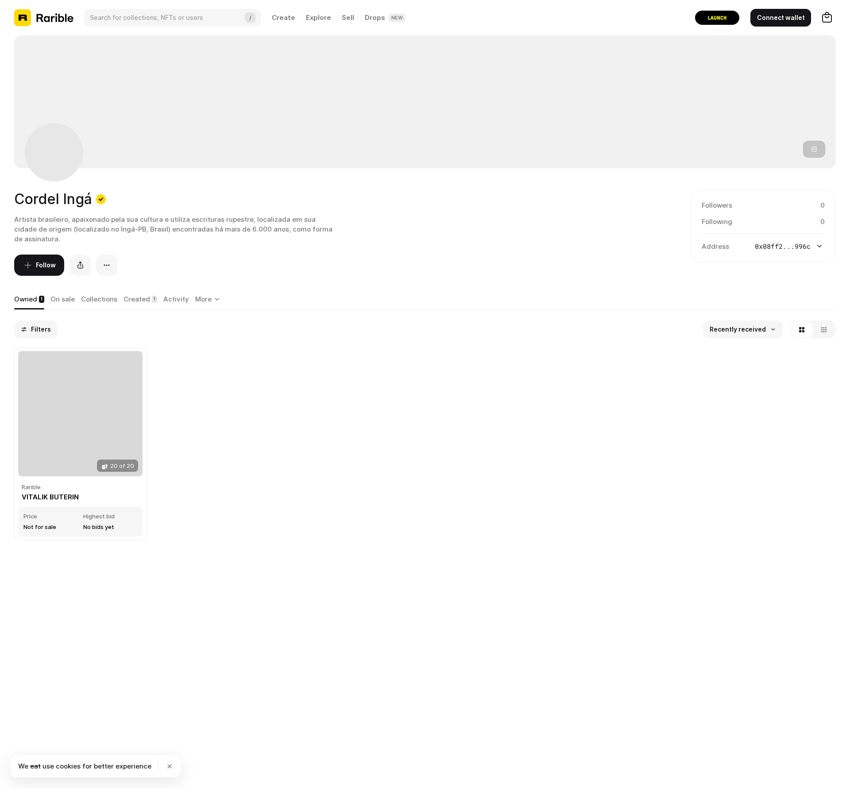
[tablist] (208, 299)
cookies (68, 766)
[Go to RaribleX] (717, 18)
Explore (318, 17)
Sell (348, 17)
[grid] (425, 444)
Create (283, 17)
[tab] (29, 299)
